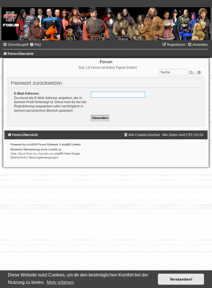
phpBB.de (55, 149)
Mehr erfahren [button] (60, 282)
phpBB (30, 144)
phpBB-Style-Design (67, 153)
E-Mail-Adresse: (26, 93)
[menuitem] (35, 45)
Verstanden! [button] (181, 279)
